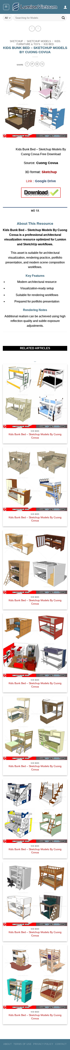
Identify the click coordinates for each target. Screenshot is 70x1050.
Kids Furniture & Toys (38, 42)
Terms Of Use (22, 1044)
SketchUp (16, 41)
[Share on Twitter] (32, 64)
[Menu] (6, 7)
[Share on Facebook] (27, 64)
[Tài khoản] (65, 7)
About (7, 1044)
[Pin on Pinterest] (37, 64)
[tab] (35, 216)
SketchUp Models (39, 41)
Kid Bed (49, 44)
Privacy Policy (43, 1044)
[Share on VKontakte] (42, 64)
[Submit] (63, 18)
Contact (61, 1044)
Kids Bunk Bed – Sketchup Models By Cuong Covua (35, 436)
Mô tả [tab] (35, 210)
